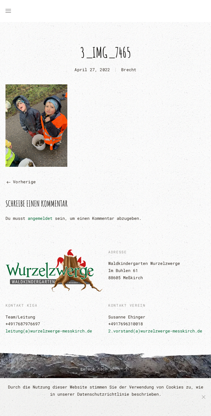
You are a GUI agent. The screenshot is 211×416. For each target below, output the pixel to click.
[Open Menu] (8, 11)
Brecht (128, 69)
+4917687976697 (22, 323)
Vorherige (23, 181)
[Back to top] (127, 369)
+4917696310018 (125, 323)
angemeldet (40, 218)
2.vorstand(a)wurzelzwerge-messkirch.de (155, 331)
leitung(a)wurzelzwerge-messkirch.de (48, 331)
